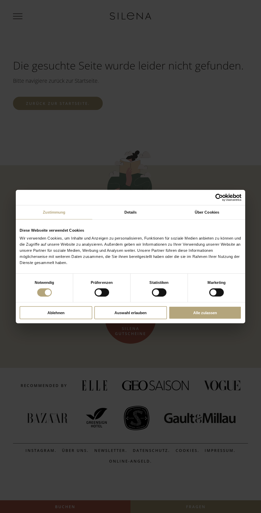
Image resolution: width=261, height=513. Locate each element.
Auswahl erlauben (130, 313)
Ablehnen (55, 313)
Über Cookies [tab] (207, 212)
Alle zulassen (205, 313)
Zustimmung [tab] (54, 212)
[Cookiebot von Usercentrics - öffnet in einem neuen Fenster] (219, 197)
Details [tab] (130, 212)
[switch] (102, 292)
